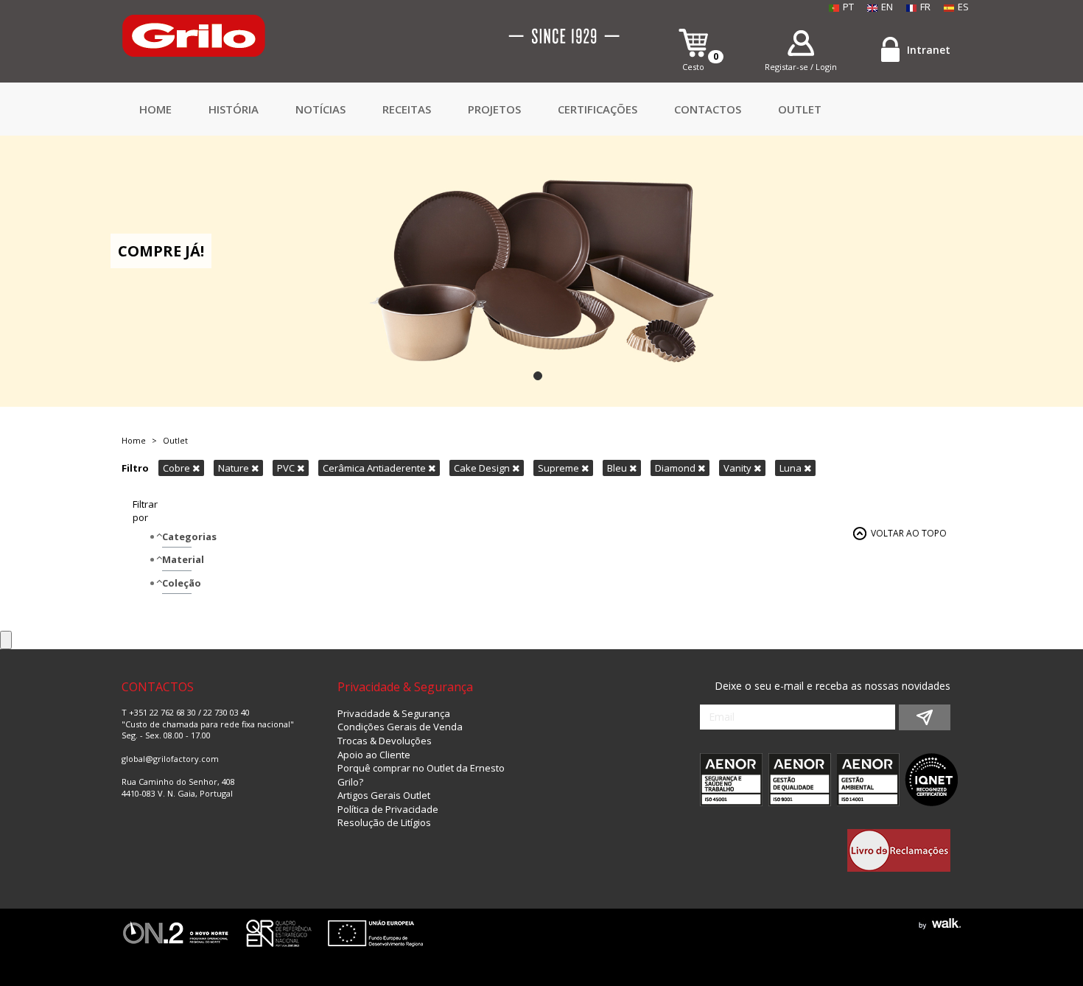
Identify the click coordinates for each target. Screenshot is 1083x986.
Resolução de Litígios (384, 822)
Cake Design (483, 468)
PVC (287, 468)
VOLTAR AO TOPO (909, 533)
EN (887, 6)
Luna (791, 468)
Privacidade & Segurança (393, 713)
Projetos (494, 109)
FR (925, 6)
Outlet (799, 109)
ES (963, 6)
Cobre (177, 468)
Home (155, 109)
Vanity (738, 468)
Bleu (618, 468)
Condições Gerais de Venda (400, 726)
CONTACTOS (707, 109)
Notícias (320, 109)
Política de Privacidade (387, 809)
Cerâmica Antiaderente (375, 468)
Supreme (559, 468)
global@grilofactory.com (170, 758)
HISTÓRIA (233, 109)
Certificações (597, 109)
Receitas (406, 109)
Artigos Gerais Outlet (383, 795)
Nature (234, 468)
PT (848, 6)
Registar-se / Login (801, 66)
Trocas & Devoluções (384, 740)
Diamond (676, 468)
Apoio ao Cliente (373, 754)
